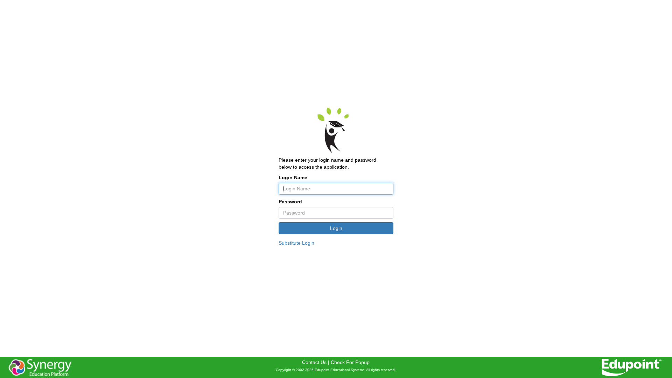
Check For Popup (350, 362)
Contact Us (314, 362)
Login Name (293, 177)
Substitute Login (296, 243)
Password (290, 201)
